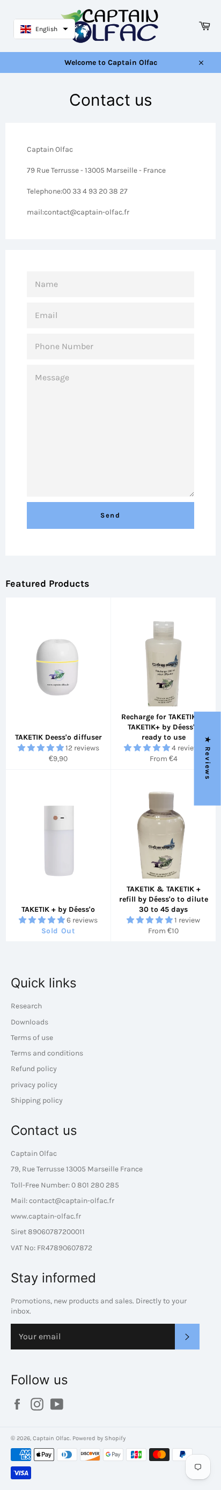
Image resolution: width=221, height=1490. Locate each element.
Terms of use (32, 1037)
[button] (41, 748)
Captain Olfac (51, 1438)
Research (26, 1005)
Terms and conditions (47, 1053)
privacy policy (34, 1084)
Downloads (29, 1022)
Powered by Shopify (99, 1438)
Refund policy (34, 1068)
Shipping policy (37, 1100)
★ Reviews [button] (208, 758)
